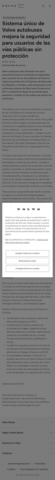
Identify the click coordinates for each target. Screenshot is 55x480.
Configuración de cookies (27, 268)
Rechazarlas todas (27, 261)
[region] (27, 240)
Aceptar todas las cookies (27, 253)
